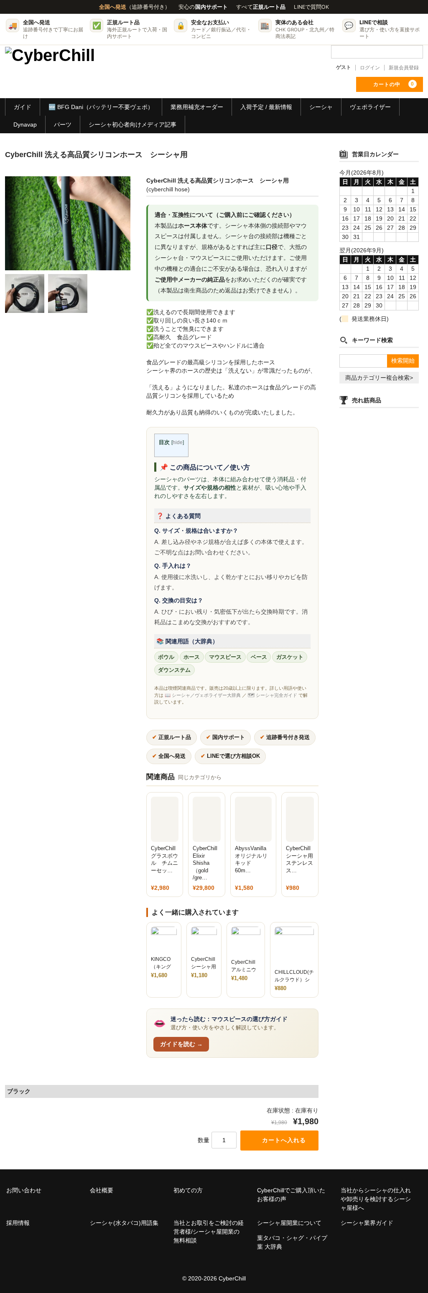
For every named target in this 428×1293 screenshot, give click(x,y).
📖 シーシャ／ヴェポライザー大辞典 (203, 695)
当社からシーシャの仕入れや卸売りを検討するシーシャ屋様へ (376, 1199)
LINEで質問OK (311, 7)
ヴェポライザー (370, 107)
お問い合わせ (23, 1190)
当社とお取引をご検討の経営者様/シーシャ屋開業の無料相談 (208, 1231)
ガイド (22, 107)
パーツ (62, 124)
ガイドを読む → (181, 1044)
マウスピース (225, 657)
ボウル (166, 657)
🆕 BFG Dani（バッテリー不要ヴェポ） (100, 107)
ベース (259, 657)
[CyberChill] (50, 57)
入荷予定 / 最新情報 (266, 107)
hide (178, 442)
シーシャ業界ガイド (367, 1222)
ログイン (370, 68)
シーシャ (321, 107)
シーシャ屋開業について (289, 1222)
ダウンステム (174, 670)
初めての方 (188, 1190)
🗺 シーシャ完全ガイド (272, 695)
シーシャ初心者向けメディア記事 (132, 124)
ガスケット (289, 657)
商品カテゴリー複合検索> (379, 377)
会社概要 (101, 1190)
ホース (191, 657)
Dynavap (25, 124)
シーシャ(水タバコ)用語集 (124, 1222)
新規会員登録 (404, 68)
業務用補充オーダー (197, 107)
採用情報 (18, 1222)
